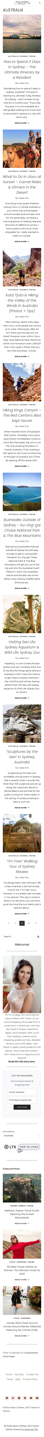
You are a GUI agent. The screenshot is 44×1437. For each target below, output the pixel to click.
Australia (13, 56)
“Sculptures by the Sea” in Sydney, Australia (22, 757)
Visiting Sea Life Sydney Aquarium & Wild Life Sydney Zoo (22, 647)
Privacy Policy (30, 1379)
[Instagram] (19, 1398)
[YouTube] (31, 1398)
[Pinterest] (25, 1398)
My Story (19, 1374)
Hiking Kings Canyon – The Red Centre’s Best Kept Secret (22, 415)
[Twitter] (13, 1398)
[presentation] (22, 34)
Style (17, 1379)
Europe (13, 1206)
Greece (22, 1206)
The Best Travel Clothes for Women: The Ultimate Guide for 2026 (22, 1270)
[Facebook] (7, 1398)
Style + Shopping (18, 1262)
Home (9, 1374)
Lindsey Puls (23, 83)
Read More (22, 123)
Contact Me (32, 1374)
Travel (32, 56)
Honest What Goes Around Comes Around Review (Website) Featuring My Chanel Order (22, 1326)
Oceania (24, 56)
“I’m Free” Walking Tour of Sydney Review (22, 866)
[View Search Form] (39, 3)
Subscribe (22, 1107)
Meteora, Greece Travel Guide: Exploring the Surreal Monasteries (22, 1214)
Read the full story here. (22, 1061)
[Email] (37, 1398)
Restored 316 (31, 1429)
